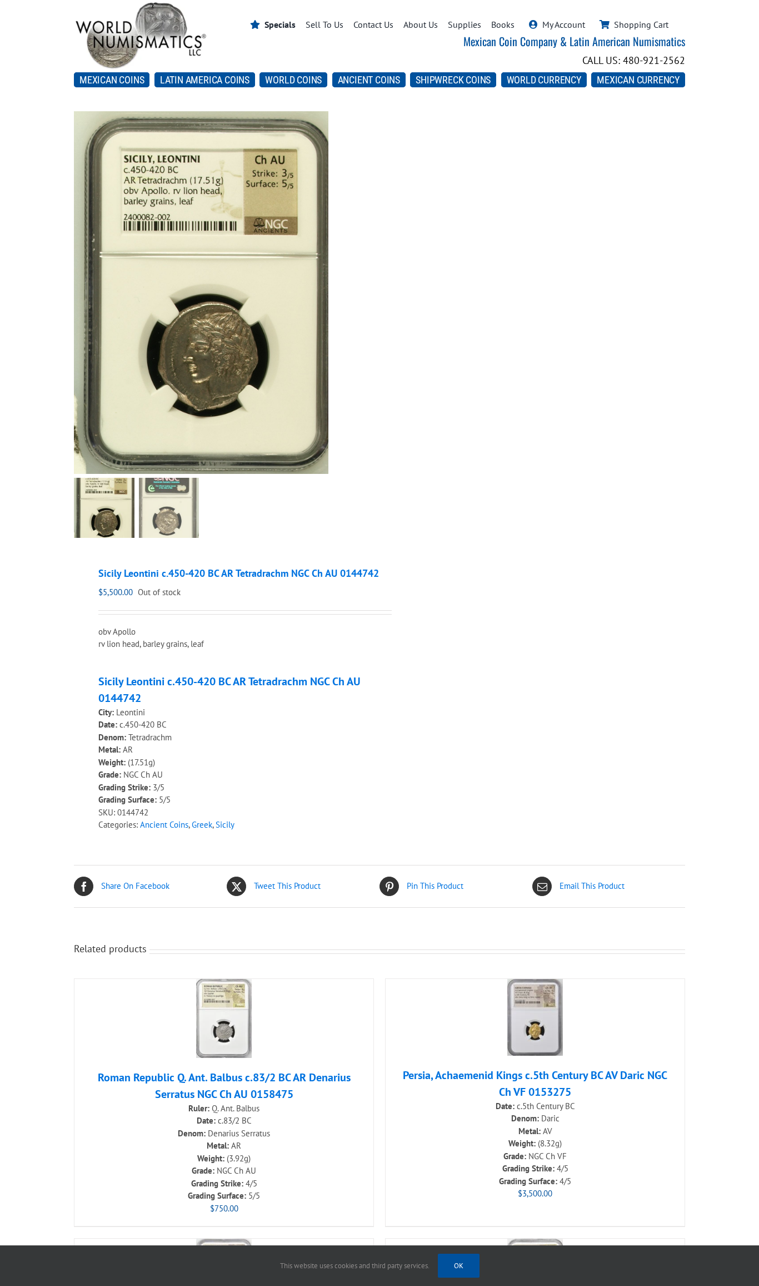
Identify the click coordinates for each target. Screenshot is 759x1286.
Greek (202, 824)
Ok (458, 1265)
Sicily (225, 824)
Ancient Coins (164, 824)
